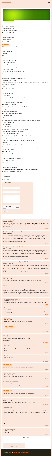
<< (5, 446)
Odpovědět (45, 228)
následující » (47, 437)
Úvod (3, 22)
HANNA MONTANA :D (8, 6)
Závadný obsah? (17, 452)
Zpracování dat (25, 452)
